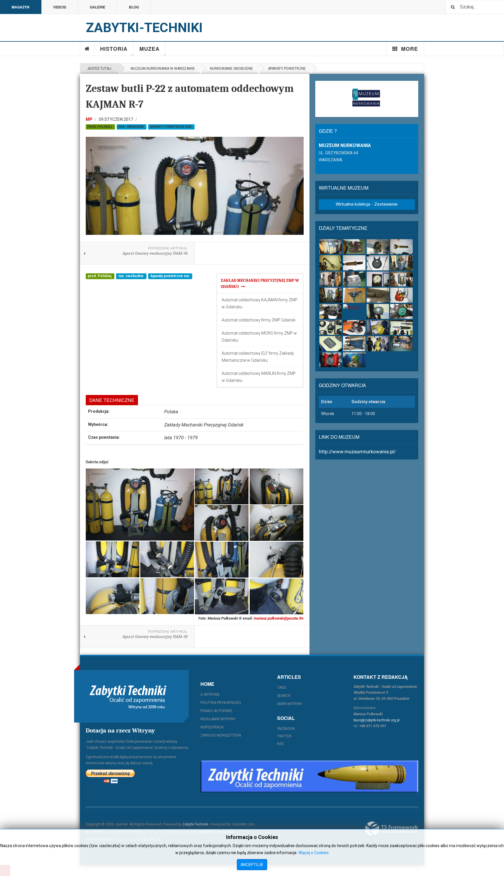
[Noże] (354, 262)
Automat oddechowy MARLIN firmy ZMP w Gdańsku (259, 377)
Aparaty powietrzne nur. (171, 127)
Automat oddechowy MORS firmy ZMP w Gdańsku (259, 336)
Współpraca (211, 727)
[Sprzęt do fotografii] (401, 295)
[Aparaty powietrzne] (330, 295)
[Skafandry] (330, 279)
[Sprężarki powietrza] (378, 327)
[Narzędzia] (330, 262)
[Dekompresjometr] (354, 327)
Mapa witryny (289, 704)
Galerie (97, 7)
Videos (59, 7)
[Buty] (354, 246)
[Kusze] (354, 307)
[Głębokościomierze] (401, 311)
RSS (280, 744)
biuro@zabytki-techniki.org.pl (377, 720)
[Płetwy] (354, 343)
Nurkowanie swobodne (231, 69)
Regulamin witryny (217, 719)
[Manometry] (378, 279)
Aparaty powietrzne (287, 69)
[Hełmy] (378, 246)
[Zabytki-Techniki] (128, 696)
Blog (134, 7)
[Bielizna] (330, 246)
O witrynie (210, 695)
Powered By (391, 828)
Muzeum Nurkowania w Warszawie (162, 69)
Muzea (149, 49)
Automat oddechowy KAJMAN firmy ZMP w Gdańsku (260, 303)
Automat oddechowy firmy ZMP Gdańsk (258, 320)
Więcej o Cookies (313, 852)
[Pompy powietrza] (401, 262)
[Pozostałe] (354, 359)
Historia (113, 49)
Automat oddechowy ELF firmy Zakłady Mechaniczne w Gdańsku (258, 357)
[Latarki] (401, 246)
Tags (281, 688)
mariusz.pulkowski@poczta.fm (279, 618)
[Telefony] (354, 279)
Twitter (284, 736)
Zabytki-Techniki (195, 824)
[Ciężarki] (378, 262)
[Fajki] (378, 295)
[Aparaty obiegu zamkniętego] (401, 279)
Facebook (286, 729)
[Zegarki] (330, 359)
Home (87, 49)
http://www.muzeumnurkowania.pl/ (357, 451)
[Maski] (330, 327)
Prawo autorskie (216, 711)
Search (283, 696)
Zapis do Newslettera (220, 735)
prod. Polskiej (100, 127)
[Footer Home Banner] (309, 776)
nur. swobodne (131, 127)
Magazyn (20, 7)
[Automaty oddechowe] (354, 295)
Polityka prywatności (220, 703)
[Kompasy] (330, 311)
